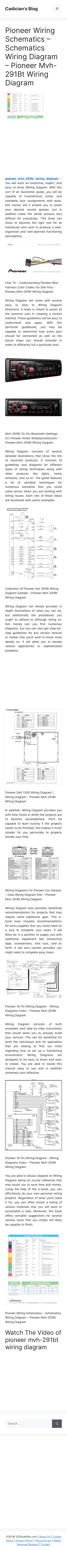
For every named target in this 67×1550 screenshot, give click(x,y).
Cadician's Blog (21, 8)
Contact (45, 1544)
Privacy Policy (24, 1540)
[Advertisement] (34, 149)
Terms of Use (43, 1540)
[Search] (57, 1424)
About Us (44, 1536)
